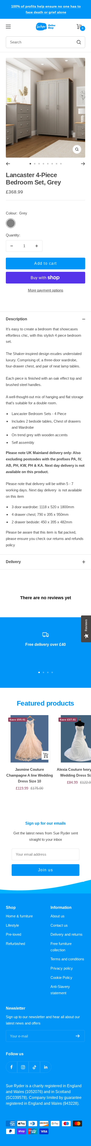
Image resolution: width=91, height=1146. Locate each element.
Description (16, 319)
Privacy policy (61, 968)
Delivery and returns (66, 934)
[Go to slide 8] (61, 163)
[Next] (83, 163)
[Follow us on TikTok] (34, 1067)
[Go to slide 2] (34, 163)
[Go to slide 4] (43, 163)
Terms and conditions (67, 959)
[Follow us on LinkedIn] (45, 1067)
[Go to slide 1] (30, 163)
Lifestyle (12, 925)
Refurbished (15, 944)
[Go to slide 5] (48, 163)
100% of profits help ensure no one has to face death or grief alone (46, 9)
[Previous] (8, 163)
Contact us (59, 925)
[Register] (78, 1036)
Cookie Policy (61, 977)
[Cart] (79, 26)
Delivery (13, 562)
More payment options (45, 290)
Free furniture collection (61, 947)
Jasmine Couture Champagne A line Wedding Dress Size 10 (29, 775)
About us (57, 916)
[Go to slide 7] (56, 163)
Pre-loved (13, 934)
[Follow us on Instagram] (22, 1067)
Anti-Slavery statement (60, 989)
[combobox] (35, 42)
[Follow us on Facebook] (11, 1067)
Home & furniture (19, 916)
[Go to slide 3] (39, 163)
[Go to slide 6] (52, 163)
